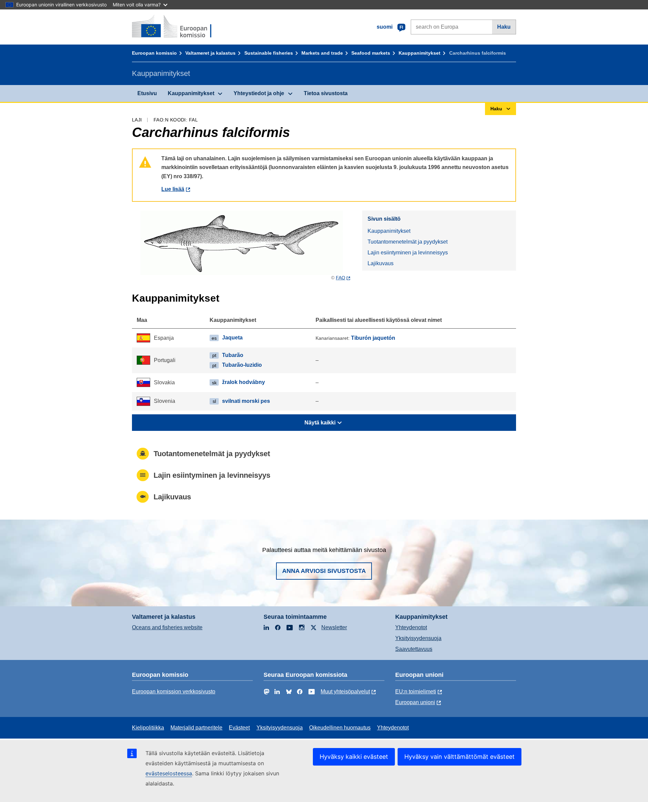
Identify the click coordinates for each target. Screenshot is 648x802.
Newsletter (334, 627)
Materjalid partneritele (196, 727)
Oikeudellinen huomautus (340, 727)
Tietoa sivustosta (326, 93)
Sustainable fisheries (268, 53)
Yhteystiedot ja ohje (259, 93)
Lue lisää (172, 189)
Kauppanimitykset (419, 53)
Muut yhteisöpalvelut (345, 691)
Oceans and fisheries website (167, 627)
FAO (340, 277)
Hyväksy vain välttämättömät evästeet (459, 756)
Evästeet (239, 727)
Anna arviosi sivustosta (324, 571)
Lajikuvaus (381, 263)
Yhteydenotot (411, 627)
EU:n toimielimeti (415, 691)
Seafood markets (370, 53)
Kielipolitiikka (148, 727)
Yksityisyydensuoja (418, 638)
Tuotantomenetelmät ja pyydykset (408, 242)
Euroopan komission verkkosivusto (173, 691)
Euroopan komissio (154, 53)
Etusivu (147, 93)
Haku (504, 27)
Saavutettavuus (413, 649)
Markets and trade (322, 53)
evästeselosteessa (168, 773)
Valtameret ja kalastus (210, 53)
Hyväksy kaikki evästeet (354, 756)
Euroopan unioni (415, 702)
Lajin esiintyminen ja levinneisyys (408, 252)
